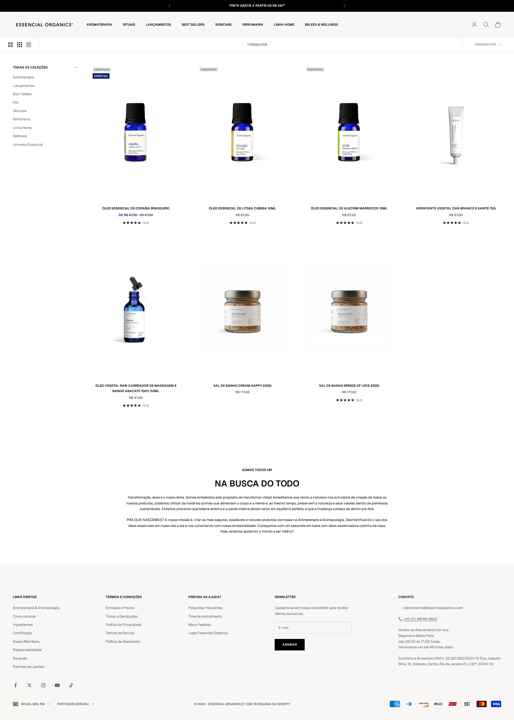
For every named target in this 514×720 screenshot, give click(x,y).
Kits (16, 102)
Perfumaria (252, 24)
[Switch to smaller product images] (19, 44)
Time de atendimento (205, 616)
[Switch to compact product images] (28, 44)
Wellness (20, 136)
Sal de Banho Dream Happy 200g (242, 386)
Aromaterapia (99, 24)
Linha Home (284, 24)
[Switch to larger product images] (10, 44)
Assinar (289, 644)
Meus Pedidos (199, 624)
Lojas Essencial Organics (208, 633)
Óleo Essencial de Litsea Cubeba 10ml (242, 208)
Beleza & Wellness (321, 24)
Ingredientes (23, 624)
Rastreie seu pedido (28, 666)
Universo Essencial (28, 144)
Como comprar (24, 616)
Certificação (22, 633)
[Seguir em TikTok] (71, 685)
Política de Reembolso (123, 641)
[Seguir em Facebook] (15, 685)
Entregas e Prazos (120, 608)
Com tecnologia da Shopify (267, 704)
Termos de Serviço (120, 633)
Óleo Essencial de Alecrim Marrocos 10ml (349, 208)
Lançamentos (158, 24)
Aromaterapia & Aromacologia (36, 608)
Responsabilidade (27, 650)
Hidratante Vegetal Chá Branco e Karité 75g (456, 208)
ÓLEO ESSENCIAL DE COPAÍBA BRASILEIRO (135, 208)
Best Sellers (193, 24)
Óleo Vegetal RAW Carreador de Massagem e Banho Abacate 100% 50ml (135, 388)
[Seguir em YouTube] (57, 685)
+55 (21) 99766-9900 (420, 619)
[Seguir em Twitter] (29, 685)
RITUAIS (129, 24)
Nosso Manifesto (26, 641)
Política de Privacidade (123, 624)
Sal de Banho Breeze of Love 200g (349, 386)
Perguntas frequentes (205, 608)
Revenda (20, 658)
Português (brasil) (73, 704)
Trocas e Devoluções (122, 616)
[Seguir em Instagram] (43, 685)
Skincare (223, 24)
